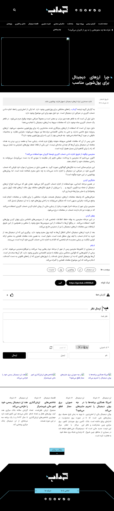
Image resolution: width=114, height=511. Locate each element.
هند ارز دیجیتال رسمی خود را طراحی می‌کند (14, 404)
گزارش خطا (100, 295)
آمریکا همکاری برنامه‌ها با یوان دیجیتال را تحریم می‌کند (98, 406)
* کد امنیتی (104, 347)
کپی (60, 282)
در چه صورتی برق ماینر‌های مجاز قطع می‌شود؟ (71, 406)
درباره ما (48, 490)
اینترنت (51, 269)
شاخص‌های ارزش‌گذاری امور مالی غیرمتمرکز (42, 404)
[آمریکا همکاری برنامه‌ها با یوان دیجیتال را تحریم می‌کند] (98, 383)
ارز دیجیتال (90, 269)
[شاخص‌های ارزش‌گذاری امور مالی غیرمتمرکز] (42, 383)
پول (61, 269)
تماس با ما (65, 490)
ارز (80, 269)
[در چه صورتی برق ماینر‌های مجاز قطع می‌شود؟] (71, 383)
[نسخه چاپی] (99, 109)
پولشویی (71, 269)
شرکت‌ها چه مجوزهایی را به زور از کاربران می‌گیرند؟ (89, 30)
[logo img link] (57, 10)
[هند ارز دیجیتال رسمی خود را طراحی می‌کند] (14, 383)
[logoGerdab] (57, 477)
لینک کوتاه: (105, 283)
